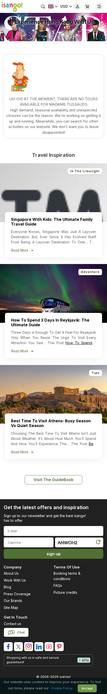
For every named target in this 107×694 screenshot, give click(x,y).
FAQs (58, 585)
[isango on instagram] (28, 646)
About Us (11, 573)
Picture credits (65, 592)
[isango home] (11, 6)
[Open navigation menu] (99, 6)
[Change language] (53, 6)
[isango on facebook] (8, 646)
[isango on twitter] (18, 646)
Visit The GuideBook (53, 479)
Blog (7, 587)
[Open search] (43, 6)
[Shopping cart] (87, 6)
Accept (87, 688)
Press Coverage (17, 594)
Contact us (12, 624)
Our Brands (13, 600)
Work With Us (15, 580)
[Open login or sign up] (77, 6)
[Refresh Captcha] (98, 543)
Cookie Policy (61, 688)
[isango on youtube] (49, 646)
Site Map (11, 607)
